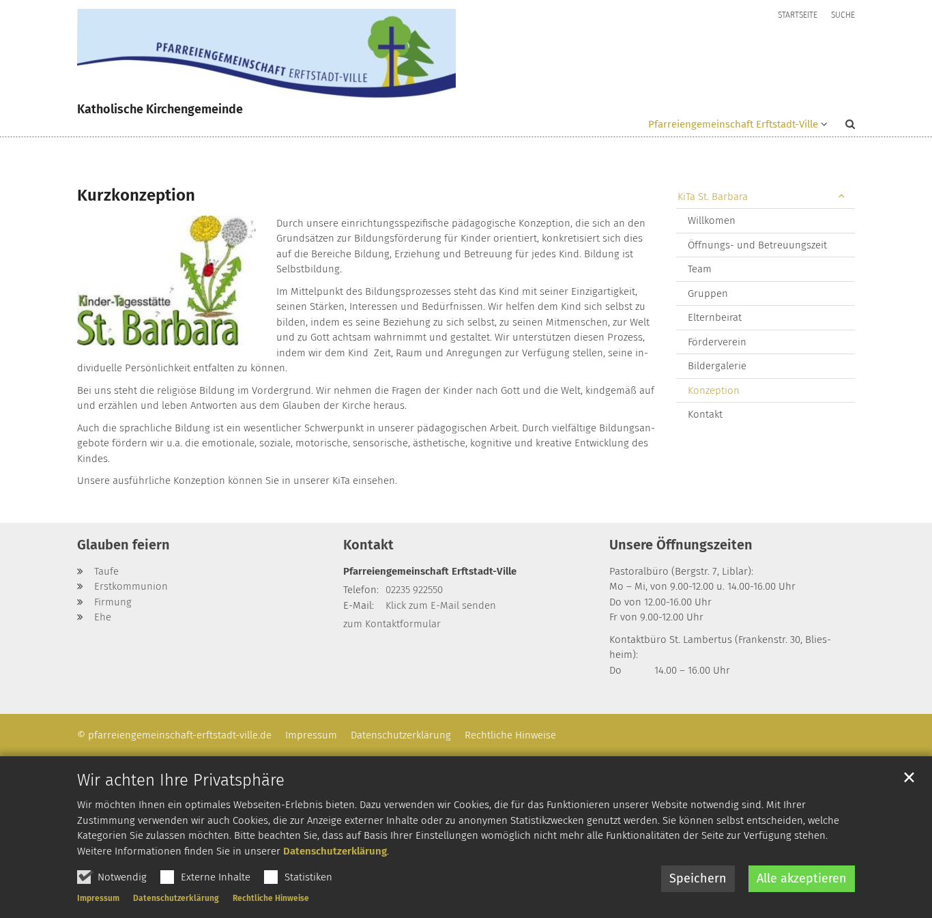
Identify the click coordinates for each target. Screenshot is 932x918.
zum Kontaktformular (392, 624)
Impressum (98, 898)
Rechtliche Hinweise (271, 898)
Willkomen (712, 220)
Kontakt (705, 414)
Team (700, 269)
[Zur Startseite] (266, 53)
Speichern (698, 878)
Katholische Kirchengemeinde (160, 109)
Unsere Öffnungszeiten (681, 544)
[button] (841, 127)
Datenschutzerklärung (335, 851)
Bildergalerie (717, 366)
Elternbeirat (715, 317)
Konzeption (714, 390)
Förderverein (717, 342)
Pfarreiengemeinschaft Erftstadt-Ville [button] (733, 124)
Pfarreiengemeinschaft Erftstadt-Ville (429, 571)
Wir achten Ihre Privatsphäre (181, 780)
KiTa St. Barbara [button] (713, 196)
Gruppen (708, 293)
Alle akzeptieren (802, 878)
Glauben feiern (123, 544)
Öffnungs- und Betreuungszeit (757, 245)
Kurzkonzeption (136, 195)
